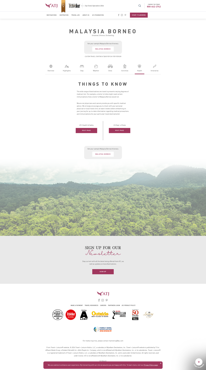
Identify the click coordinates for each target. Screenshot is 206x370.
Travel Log (75, 15)
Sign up (103, 271)
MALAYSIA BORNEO (103, 49)
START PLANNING (139, 15)
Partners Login (114, 305)
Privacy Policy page (151, 365)
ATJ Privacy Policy (128, 305)
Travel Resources (91, 305)
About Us (85, 15)
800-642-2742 (154, 6)
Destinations (52, 15)
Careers (103, 305)
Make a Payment (77, 305)
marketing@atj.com (116, 341)
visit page (86, 130)
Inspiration (63, 15)
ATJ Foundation (98, 15)
